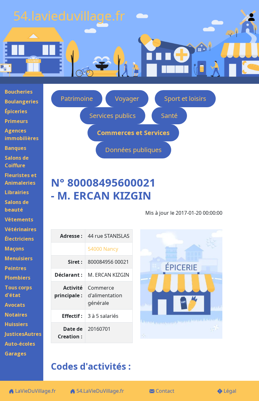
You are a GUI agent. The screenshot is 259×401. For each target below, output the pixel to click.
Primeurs (16, 121)
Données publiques (133, 149)
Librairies (17, 192)
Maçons (14, 248)
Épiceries (16, 111)
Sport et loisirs (185, 98)
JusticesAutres (23, 333)
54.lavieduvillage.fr (69, 15)
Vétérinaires (20, 229)
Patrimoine (77, 98)
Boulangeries (21, 101)
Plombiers (17, 277)
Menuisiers (19, 258)
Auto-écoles (20, 343)
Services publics (112, 115)
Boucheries (19, 91)
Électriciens (19, 238)
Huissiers (16, 324)
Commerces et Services (133, 132)
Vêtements (19, 219)
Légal (229, 390)
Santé (169, 115)
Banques (15, 148)
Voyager (127, 98)
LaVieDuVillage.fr (35, 390)
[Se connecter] (251, 15)
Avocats (15, 304)
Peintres (15, 268)
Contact (164, 390)
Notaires (16, 314)
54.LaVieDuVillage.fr (99, 390)
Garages (15, 353)
